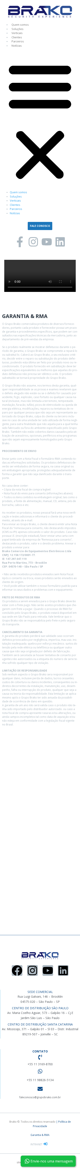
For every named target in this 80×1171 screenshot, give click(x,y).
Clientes (17, 37)
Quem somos (20, 25)
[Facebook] (17, 970)
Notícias (17, 46)
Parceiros (18, 41)
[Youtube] (46, 241)
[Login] (46, 1144)
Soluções (17, 29)
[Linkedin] (60, 241)
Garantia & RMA (40, 1135)
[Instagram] (33, 241)
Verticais (17, 33)
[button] (40, 121)
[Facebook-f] (20, 241)
